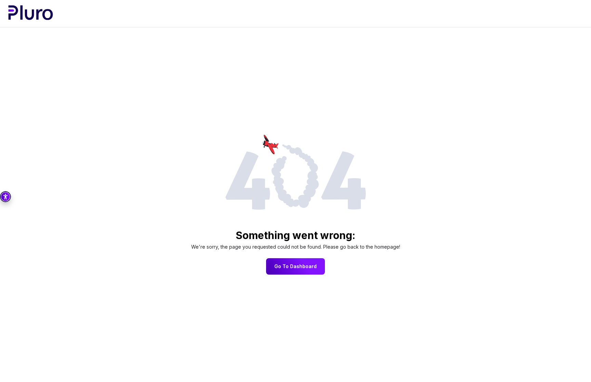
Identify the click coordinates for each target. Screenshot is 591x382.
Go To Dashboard (295, 266)
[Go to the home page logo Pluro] (30, 13)
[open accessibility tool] (5, 196)
